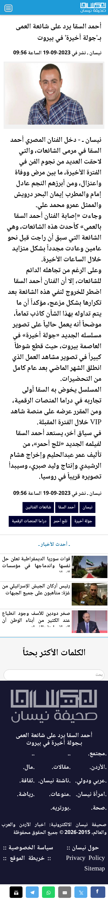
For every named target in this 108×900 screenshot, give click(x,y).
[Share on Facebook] (98, 892)
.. (69, 754)
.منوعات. (59, 794)
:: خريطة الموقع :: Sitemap (54, 863)
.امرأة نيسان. (91, 794)
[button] (48, 892)
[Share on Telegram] (32, 892)
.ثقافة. (26, 781)
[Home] (54, 706)
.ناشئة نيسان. (54, 781)
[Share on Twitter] (80, 892)
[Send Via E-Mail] (64, 892)
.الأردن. (97, 767)
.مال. (28, 767)
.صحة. (98, 808)
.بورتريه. (60, 808)
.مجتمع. (97, 754)
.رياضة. (25, 794)
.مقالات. (61, 767)
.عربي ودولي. (90, 781)
